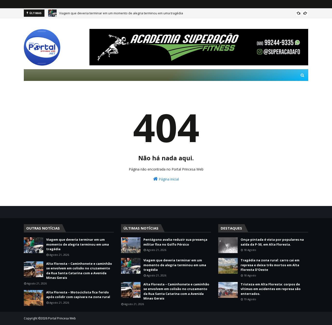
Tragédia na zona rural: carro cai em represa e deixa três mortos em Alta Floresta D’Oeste (270, 265)
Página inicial (168, 179)
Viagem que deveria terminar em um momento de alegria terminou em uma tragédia (121, 13)
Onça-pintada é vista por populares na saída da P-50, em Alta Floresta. (272, 242)
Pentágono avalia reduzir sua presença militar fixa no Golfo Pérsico (175, 242)
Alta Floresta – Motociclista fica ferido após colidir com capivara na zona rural (78, 294)
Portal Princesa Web (62, 318)
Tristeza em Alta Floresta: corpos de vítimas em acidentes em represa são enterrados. (271, 289)
